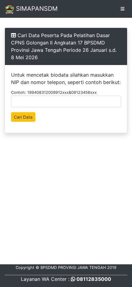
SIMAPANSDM (36, 8)
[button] (115, 8)
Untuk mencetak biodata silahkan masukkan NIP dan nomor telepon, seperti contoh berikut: (66, 78)
